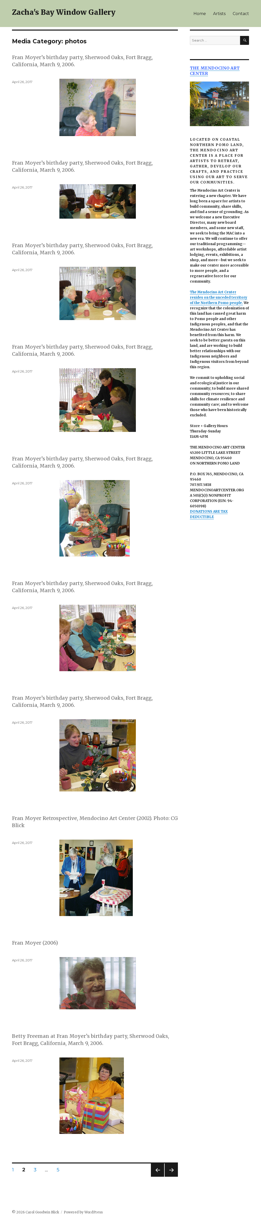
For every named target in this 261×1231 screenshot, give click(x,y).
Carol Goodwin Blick (42, 1212)
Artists (219, 13)
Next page (171, 1176)
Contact (241, 13)
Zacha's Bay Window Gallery (63, 12)
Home (199, 13)
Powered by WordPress (83, 1212)
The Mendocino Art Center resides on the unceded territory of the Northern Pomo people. (218, 297)
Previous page (157, 1176)
